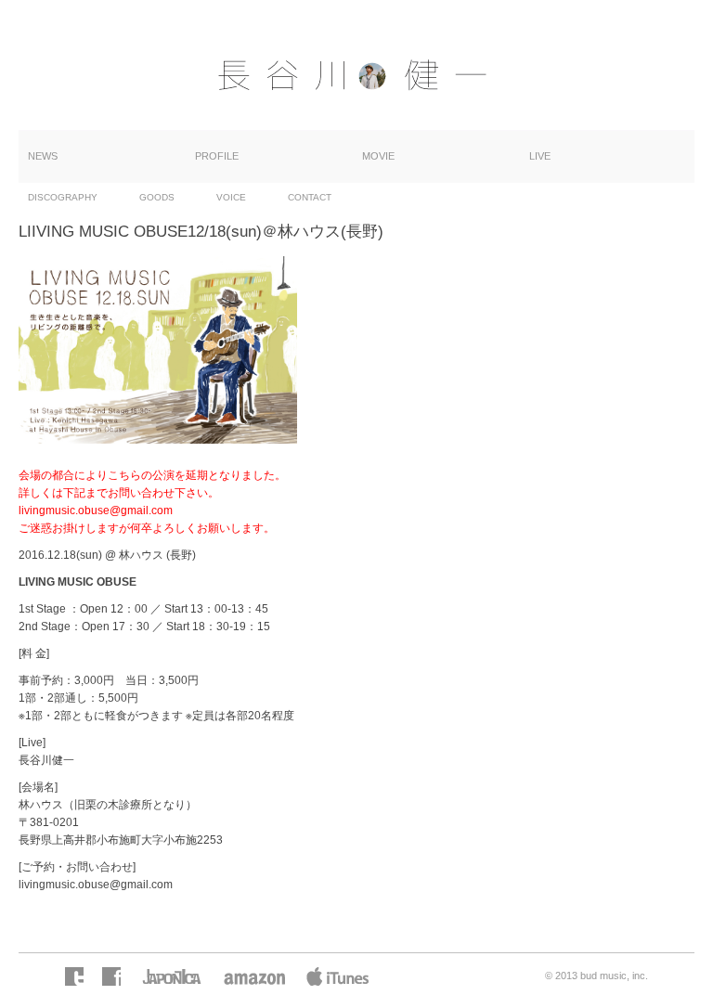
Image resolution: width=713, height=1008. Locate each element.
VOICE (231, 197)
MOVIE (378, 156)
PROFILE (217, 156)
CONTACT (309, 197)
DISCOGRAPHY (62, 197)
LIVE (540, 156)
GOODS (157, 197)
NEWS (43, 156)
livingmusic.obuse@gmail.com (96, 884)
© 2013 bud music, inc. (596, 975)
